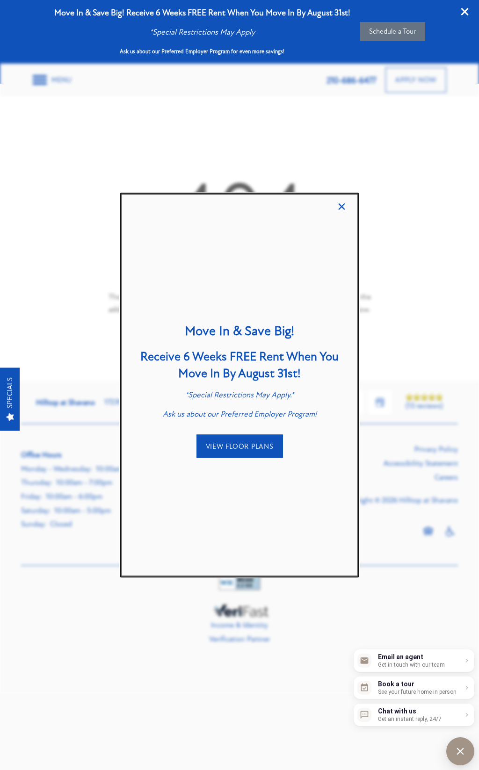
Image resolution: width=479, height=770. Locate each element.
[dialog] (239, 385)
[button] (239, 446)
